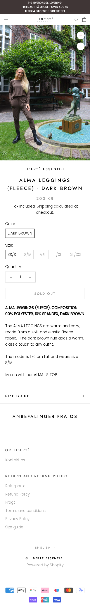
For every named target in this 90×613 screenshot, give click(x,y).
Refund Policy (17, 494)
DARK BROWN (20, 233)
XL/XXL (76, 254)
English (43, 547)
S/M (27, 254)
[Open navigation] (6, 19)
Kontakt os (15, 460)
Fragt (10, 502)
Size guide (17, 396)
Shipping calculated (55, 206)
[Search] (76, 19)
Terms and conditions (25, 510)
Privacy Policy (17, 518)
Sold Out (45, 293)
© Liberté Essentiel (45, 558)
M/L (43, 254)
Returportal (15, 486)
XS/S (12, 254)
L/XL (58, 254)
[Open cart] (84, 19)
